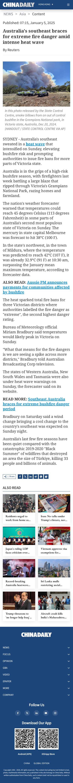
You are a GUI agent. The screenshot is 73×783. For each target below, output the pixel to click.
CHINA (27, 763)
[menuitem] (44, 5)
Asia (22, 14)
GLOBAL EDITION (41, 763)
